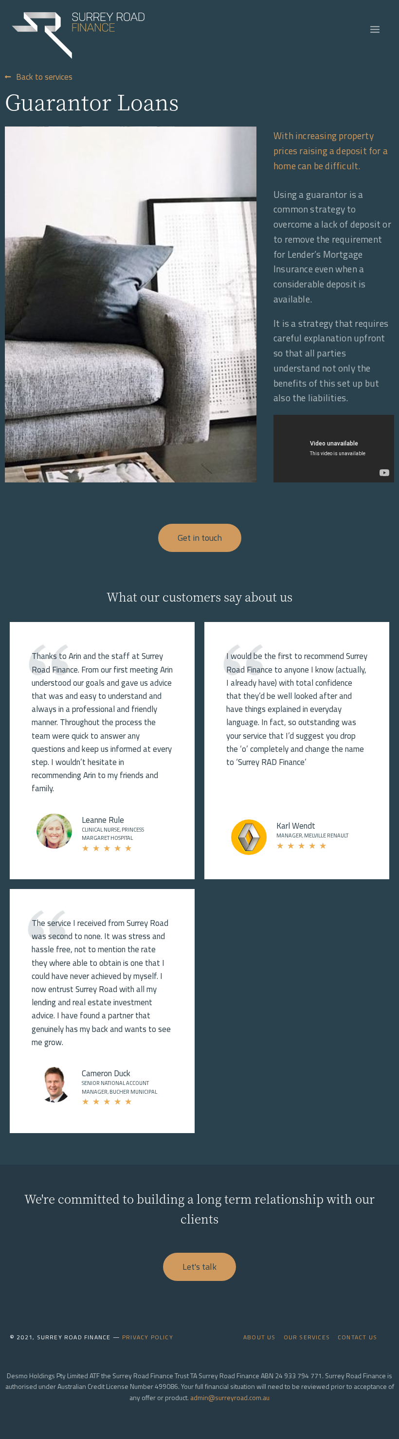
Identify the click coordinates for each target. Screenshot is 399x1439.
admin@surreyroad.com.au (230, 1397)
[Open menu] (376, 29)
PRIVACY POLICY (147, 1337)
